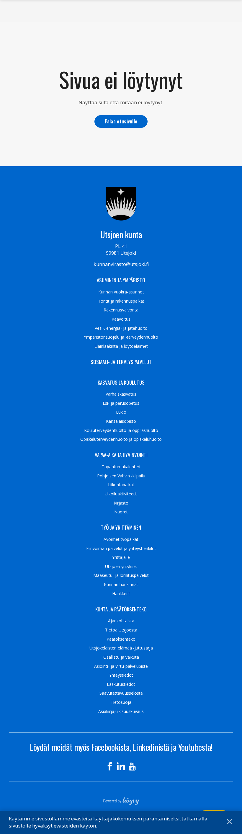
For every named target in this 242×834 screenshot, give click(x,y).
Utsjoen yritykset (121, 566)
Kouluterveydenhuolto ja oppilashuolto (121, 430)
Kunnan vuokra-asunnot (121, 292)
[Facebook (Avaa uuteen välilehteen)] (110, 766)
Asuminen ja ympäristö (121, 280)
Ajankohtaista (121, 621)
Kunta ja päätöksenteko (121, 609)
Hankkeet (121, 593)
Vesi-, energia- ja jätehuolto (121, 328)
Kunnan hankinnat (121, 584)
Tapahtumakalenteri (121, 466)
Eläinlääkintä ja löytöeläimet (121, 346)
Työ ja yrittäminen (121, 527)
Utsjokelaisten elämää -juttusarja (121, 648)
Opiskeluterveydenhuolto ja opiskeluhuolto (121, 439)
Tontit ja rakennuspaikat (121, 301)
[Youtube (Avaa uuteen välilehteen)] (132, 766)
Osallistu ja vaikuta (121, 657)
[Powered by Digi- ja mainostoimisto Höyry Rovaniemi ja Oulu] (121, 799)
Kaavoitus (121, 319)
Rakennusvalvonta (121, 310)
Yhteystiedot (121, 675)
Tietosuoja (121, 702)
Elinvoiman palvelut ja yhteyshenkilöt (121, 548)
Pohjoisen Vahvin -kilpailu (121, 476)
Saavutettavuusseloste (121, 693)
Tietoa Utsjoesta (121, 630)
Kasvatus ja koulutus (121, 382)
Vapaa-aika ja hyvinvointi (121, 454)
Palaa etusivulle (121, 121)
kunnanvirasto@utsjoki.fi (121, 264)
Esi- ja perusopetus (121, 403)
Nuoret (121, 512)
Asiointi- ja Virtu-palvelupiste (121, 666)
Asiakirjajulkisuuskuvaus (121, 711)
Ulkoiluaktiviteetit (121, 494)
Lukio (121, 412)
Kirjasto (121, 503)
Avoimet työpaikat (121, 539)
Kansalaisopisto (121, 421)
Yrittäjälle (121, 557)
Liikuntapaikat (121, 484)
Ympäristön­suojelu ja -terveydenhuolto (121, 337)
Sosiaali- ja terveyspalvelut (121, 361)
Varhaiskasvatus (121, 394)
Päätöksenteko (121, 639)
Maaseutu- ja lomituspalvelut (121, 575)
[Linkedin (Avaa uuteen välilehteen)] (121, 766)
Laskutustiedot (121, 684)
